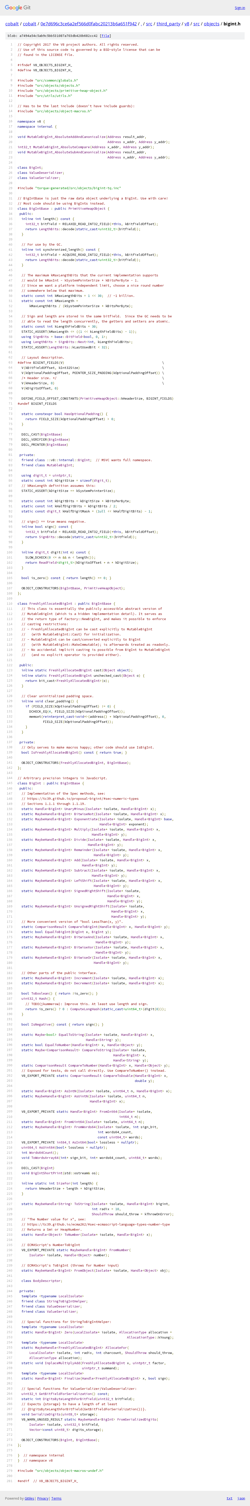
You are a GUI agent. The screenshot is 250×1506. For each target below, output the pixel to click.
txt (229, 1498)
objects (211, 24)
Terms (56, 1498)
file (105, 36)
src (149, 24)
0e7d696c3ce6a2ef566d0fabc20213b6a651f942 (89, 24)
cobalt (12, 24)
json (241, 1498)
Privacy (42, 1498)
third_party (168, 24)
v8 (187, 24)
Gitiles (29, 1498)
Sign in (240, 7)
